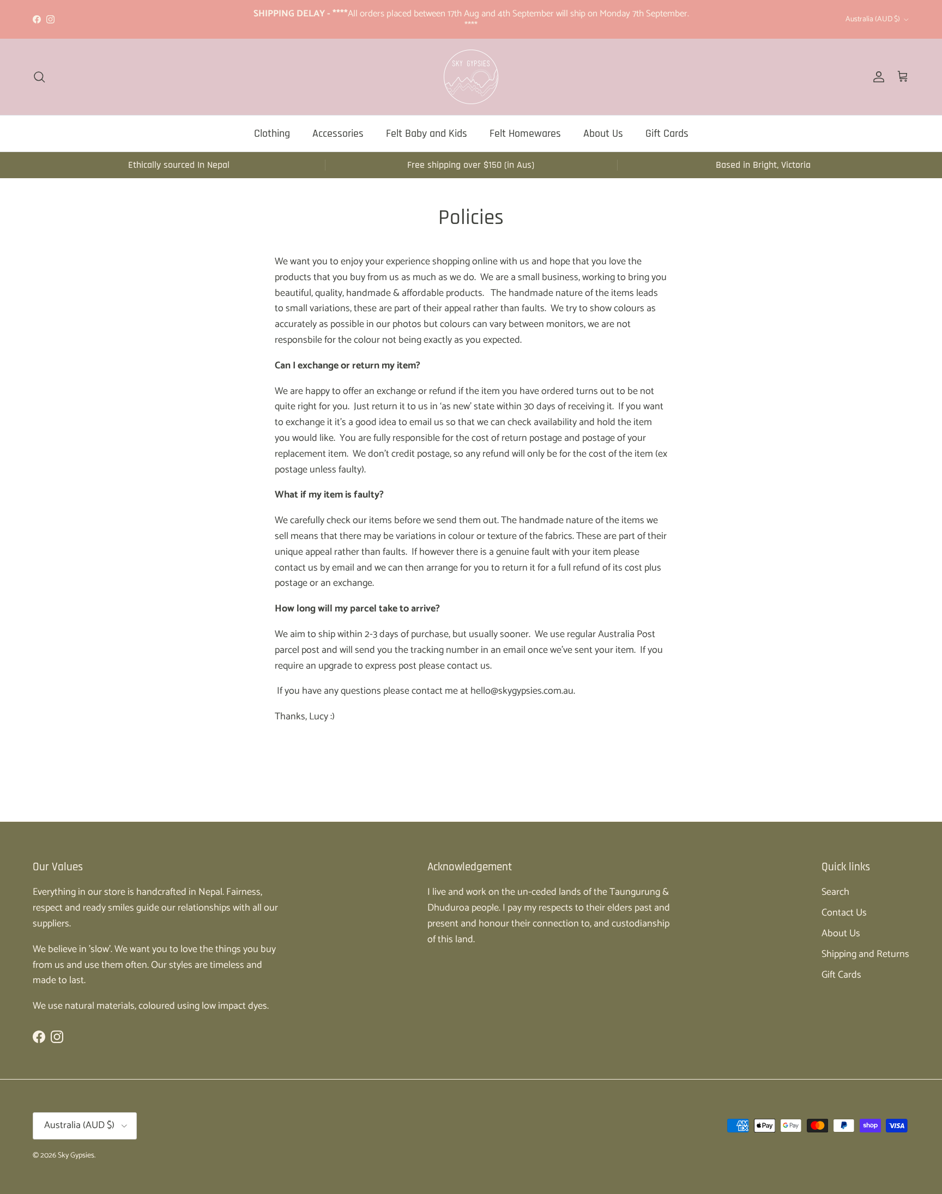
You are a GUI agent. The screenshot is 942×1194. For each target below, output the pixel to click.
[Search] (39, 76)
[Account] (876, 76)
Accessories (338, 133)
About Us (603, 133)
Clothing (272, 133)
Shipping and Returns (865, 954)
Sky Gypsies (76, 1155)
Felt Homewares (525, 133)
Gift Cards (667, 133)
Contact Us (844, 913)
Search (835, 892)
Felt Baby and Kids (426, 133)
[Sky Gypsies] (471, 77)
